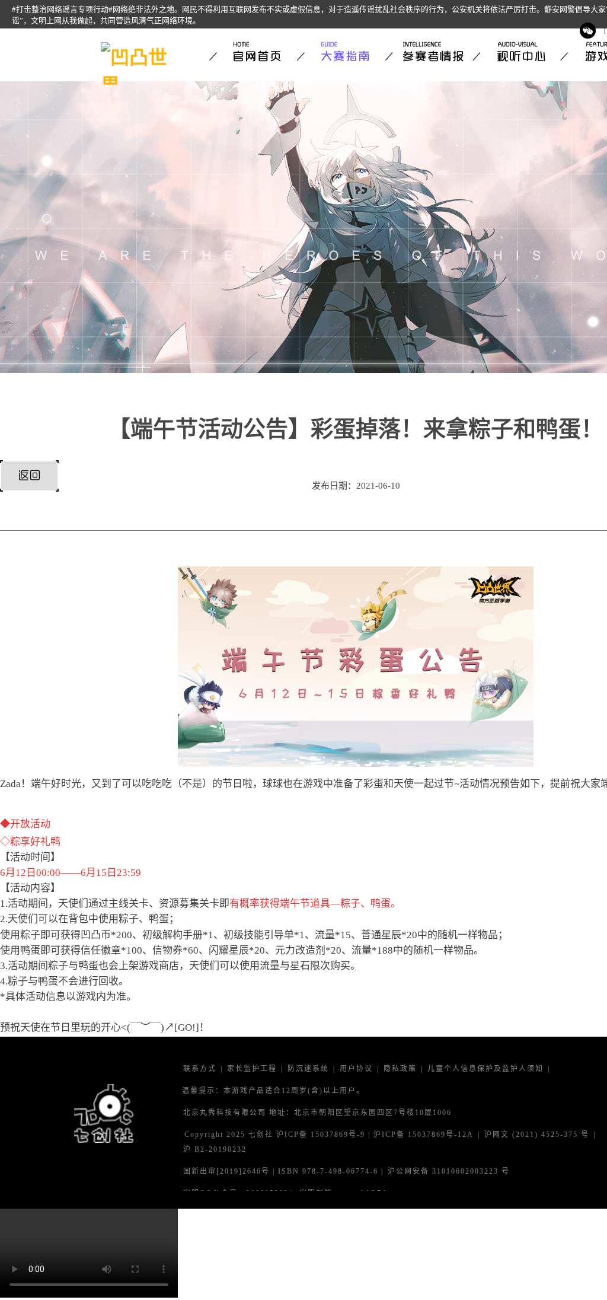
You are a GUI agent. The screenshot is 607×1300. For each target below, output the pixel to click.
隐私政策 (400, 1069)
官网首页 (253, 52)
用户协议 (356, 1069)
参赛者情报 (428, 52)
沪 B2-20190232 (215, 1150)
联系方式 (199, 1069)
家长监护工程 (252, 1069)
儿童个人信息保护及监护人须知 (485, 1069)
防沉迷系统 (308, 1069)
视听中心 (516, 52)
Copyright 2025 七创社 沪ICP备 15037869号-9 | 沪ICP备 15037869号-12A (329, 1135)
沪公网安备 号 (449, 1171)
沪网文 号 (536, 1135)
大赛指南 (341, 52)
